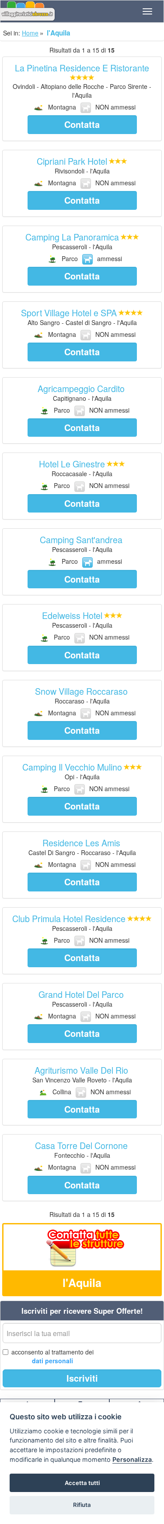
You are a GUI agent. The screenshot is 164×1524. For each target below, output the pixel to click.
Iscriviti (82, 1378)
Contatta (82, 124)
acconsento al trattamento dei (52, 1356)
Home (30, 32)
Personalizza (132, 1459)
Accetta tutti (82, 1482)
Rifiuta (82, 1504)
